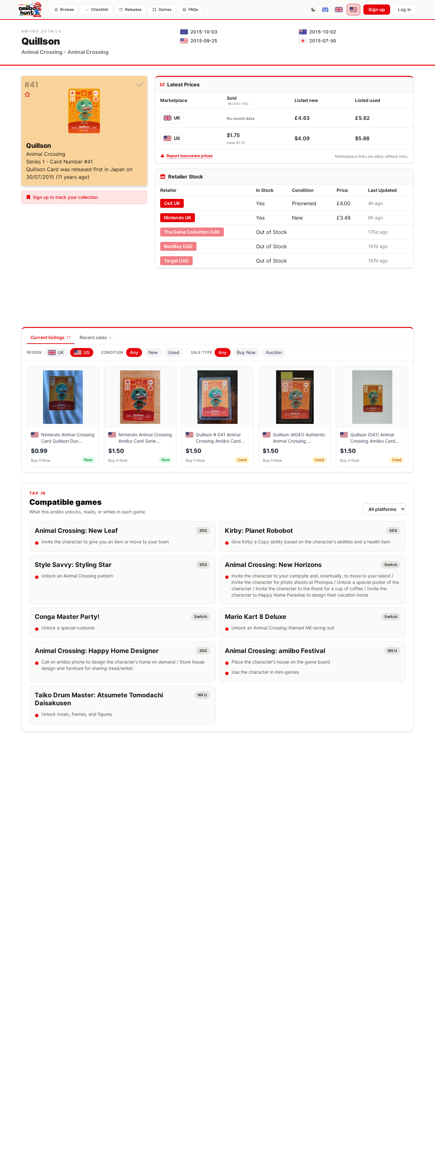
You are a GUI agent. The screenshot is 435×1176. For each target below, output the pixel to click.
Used (173, 352)
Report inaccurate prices (190, 155)
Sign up (376, 9)
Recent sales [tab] (95, 337)
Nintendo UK (177, 217)
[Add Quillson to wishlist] (27, 94)
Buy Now (246, 352)
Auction (274, 352)
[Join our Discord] (325, 9)
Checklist (99, 9)
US (177, 138)
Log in (404, 9)
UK (177, 117)
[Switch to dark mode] (313, 9)
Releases (133, 9)
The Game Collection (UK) (192, 232)
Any (134, 352)
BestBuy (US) (178, 246)
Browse (67, 9)
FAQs (193, 9)
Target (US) (176, 260)
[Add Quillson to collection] (140, 85)
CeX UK (172, 203)
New (153, 352)
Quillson (38, 145)
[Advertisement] (284, 287)
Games (165, 9)
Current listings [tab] (51, 337)
